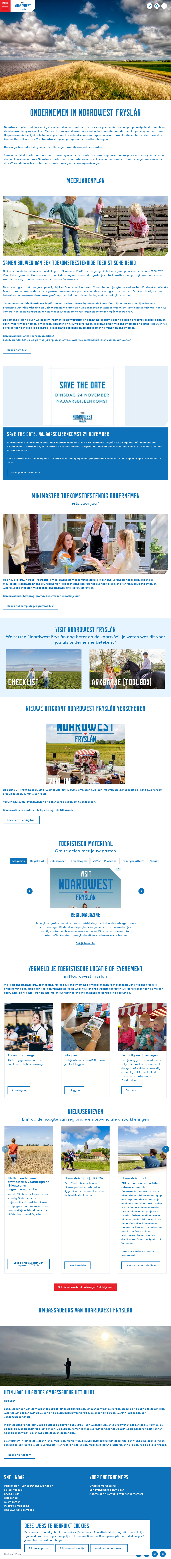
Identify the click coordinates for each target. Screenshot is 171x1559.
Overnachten (12, 1501)
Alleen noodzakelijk (72, 1548)
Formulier (132, 1090)
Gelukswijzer (58, 861)
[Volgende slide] (141, 891)
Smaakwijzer (79, 861)
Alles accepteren (39, 1548)
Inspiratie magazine (16, 1505)
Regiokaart (37, 861)
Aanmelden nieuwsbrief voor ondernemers (116, 1493)
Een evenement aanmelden (107, 1489)
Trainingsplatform (133, 861)
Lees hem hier (77, 1265)
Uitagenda (11, 1497)
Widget (154, 861)
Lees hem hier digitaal (21, 820)
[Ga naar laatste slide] (30, 891)
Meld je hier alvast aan (25, 472)
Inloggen (74, 1090)
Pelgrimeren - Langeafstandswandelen (28, 1485)
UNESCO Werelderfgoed (19, 1509)
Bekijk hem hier (17, 349)
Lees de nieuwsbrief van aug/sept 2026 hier (29, 1264)
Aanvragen (19, 1090)
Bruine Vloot (11, 1493)
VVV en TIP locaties (104, 861)
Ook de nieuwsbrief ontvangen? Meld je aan (85, 1287)
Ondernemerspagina (103, 1485)
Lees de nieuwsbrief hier (141, 1265)
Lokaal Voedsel (13, 1489)
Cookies (8, 1554)
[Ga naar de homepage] (23, 6)
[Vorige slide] (5, 1149)
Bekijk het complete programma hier (30, 606)
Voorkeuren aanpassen (109, 1548)
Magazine (18, 861)
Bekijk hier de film (19, 1454)
